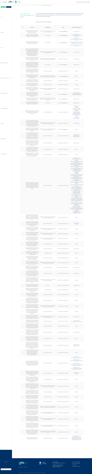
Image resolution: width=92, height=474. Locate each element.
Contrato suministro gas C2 (77, 109)
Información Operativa (4, 93)
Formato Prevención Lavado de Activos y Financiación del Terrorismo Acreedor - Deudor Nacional (77, 178)
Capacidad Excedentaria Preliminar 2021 (76, 321)
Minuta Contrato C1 (76, 117)
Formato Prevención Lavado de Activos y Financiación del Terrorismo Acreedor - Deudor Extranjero (77, 175)
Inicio (1, 17)
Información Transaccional (19, 5)
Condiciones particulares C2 (77, 114)
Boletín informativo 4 (77, 367)
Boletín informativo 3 (77, 136)
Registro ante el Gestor (4, 62)
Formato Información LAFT (77, 207)
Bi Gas (2, 47)
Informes (2, 123)
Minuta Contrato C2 (76, 118)
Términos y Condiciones (76, 466)
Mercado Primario (27, 5)
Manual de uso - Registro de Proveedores (76, 202)
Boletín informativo (76, 31)
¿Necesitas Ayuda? (4, 153)
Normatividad (3, 138)
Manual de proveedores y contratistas (76, 203)
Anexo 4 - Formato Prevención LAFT (76, 187)
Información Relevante (4, 108)
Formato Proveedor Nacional (76, 186)
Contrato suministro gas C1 (76, 108)
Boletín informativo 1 (77, 134)
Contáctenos (74, 464)
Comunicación (76, 173)
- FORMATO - (76, 373)
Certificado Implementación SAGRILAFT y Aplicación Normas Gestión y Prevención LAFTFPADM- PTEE (76, 164)
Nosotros (2, 32)
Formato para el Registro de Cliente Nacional (76, 182)
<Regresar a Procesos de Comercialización (44, 21)
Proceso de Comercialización (35, 5)
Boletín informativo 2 (77, 135)
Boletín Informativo (76, 320)
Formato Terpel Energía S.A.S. (76, 206)
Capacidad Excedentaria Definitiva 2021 (76, 357)
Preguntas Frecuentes (76, 463)
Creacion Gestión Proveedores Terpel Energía (76, 208)
